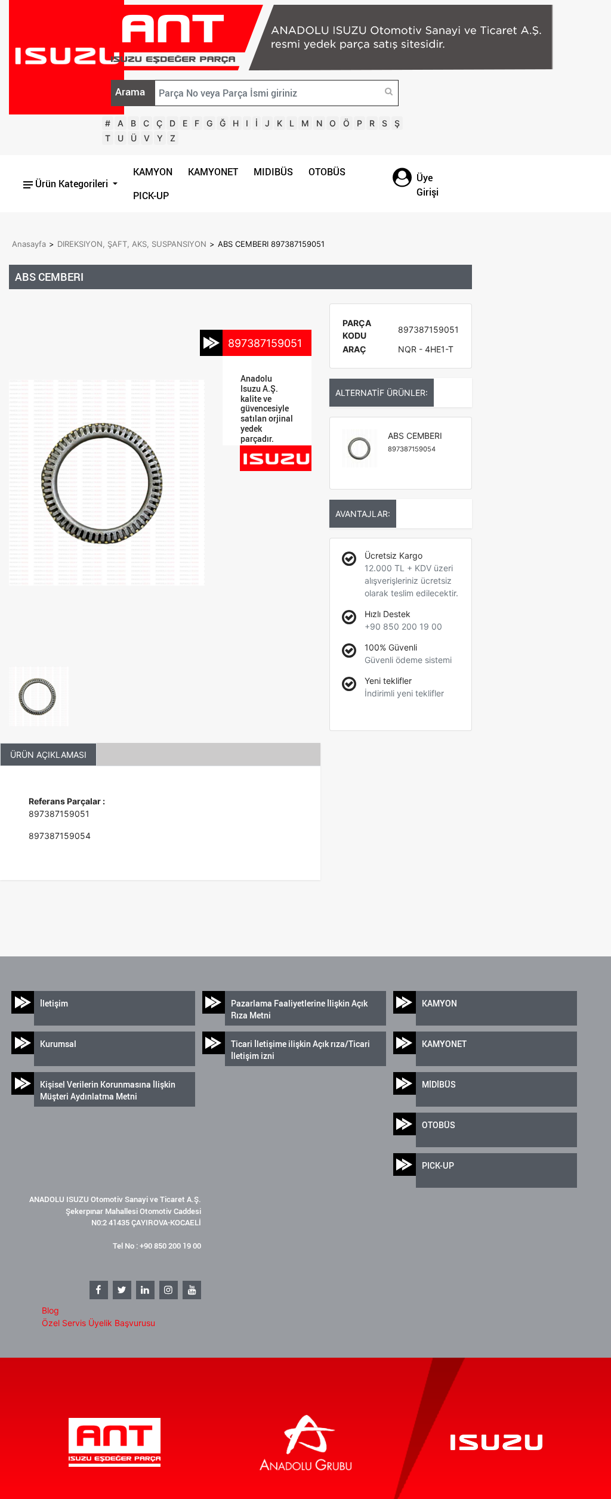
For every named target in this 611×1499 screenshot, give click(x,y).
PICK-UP (151, 195)
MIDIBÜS (273, 171)
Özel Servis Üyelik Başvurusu (98, 1323)
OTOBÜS (326, 171)
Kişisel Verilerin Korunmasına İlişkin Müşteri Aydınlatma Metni (107, 1090)
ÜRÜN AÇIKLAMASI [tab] (48, 755)
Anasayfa (29, 244)
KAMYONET (213, 171)
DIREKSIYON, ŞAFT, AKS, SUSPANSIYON (131, 244)
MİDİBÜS (439, 1084)
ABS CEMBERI (415, 442)
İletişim (54, 1003)
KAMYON (152, 171)
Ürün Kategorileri (71, 183)
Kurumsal (58, 1043)
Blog (50, 1310)
